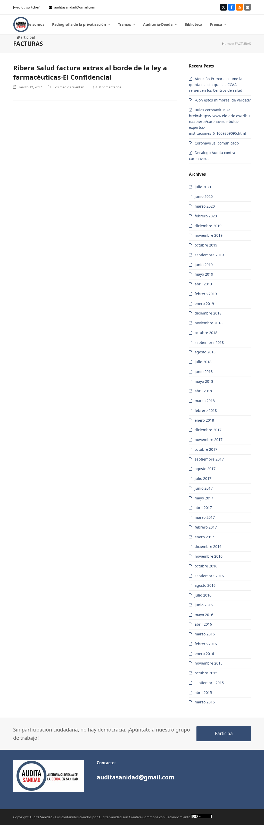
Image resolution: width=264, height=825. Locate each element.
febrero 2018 (206, 410)
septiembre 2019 (209, 254)
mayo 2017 (204, 498)
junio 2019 (204, 264)
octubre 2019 (206, 245)
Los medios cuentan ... (70, 87)
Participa (224, 733)
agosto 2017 (205, 468)
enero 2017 (204, 536)
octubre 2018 (206, 332)
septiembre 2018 (209, 342)
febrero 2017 (206, 527)
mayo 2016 (204, 614)
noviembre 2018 (208, 322)
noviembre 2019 (208, 235)
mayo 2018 (204, 381)
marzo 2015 (205, 702)
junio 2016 (204, 604)
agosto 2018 (205, 352)
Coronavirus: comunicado (217, 143)
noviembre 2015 (208, 663)
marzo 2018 (205, 400)
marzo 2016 (205, 634)
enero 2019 (204, 303)
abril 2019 (203, 284)
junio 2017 (204, 488)
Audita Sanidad (41, 817)
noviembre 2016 (208, 556)
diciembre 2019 (208, 225)
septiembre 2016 (209, 575)
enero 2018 (204, 420)
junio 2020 (204, 196)
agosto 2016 (205, 585)
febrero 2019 (206, 293)
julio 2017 (203, 478)
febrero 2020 (206, 216)
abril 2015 (203, 692)
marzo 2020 (205, 206)
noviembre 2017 (208, 439)
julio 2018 (203, 361)
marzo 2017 (205, 517)
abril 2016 (203, 624)
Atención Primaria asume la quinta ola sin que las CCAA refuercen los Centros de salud (215, 84)
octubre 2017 (206, 449)
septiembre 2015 (209, 682)
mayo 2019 (204, 274)
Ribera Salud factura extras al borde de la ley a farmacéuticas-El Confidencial (90, 72)
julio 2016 (203, 595)
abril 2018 (203, 390)
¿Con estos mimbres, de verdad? (223, 100)
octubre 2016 (206, 566)
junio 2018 (204, 371)
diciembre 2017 (208, 429)
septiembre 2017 (209, 459)
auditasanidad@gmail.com (74, 7)
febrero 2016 (206, 643)
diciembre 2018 (208, 313)
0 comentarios (110, 87)
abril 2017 (203, 507)
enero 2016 (204, 653)
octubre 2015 (206, 672)
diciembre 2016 (208, 546)
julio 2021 (203, 186)
